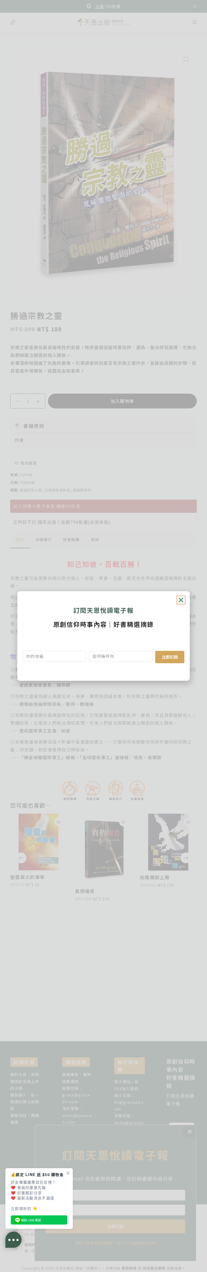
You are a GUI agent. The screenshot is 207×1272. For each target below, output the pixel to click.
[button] (181, 600)
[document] (103, 636)
